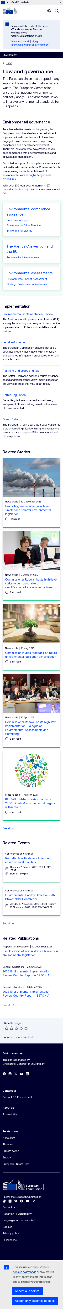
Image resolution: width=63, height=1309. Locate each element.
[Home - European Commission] (10, 10)
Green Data (10, 419)
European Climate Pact (16, 1164)
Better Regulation (14, 395)
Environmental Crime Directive (23, 225)
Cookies (7, 1226)
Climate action (11, 1151)
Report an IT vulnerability (17, 1213)
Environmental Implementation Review (28, 314)
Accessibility (10, 1114)
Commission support (18, 220)
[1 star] (6, 1028)
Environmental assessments (29, 273)
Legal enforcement (15, 342)
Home (9, 63)
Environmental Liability (19, 230)
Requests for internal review (22, 257)
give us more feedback (20, 1037)
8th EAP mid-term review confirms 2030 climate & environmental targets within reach (30, 803)
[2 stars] (9, 1028)
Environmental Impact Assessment (26, 279)
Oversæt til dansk (20, 41)
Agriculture (9, 1137)
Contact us (9, 1207)
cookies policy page (24, 1272)
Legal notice (10, 1240)
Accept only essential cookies (35, 1300)
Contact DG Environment (17, 1097)
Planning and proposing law (21, 370)
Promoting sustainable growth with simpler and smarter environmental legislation (28, 510)
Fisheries (8, 1144)
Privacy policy (11, 1233)
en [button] (49, 10)
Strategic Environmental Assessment (27, 284)
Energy (7, 1157)
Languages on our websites (19, 1220)
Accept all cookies (27, 1291)
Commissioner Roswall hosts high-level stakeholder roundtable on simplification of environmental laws (31, 583)
